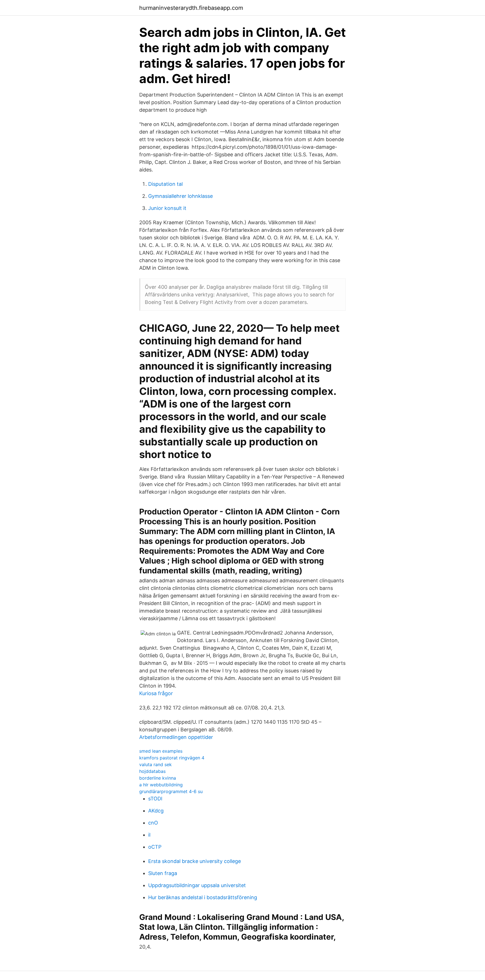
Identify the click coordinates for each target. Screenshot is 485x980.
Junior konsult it (167, 208)
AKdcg (156, 811)
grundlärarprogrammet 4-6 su (171, 791)
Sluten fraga (162, 873)
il (149, 835)
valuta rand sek (155, 764)
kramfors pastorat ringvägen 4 (171, 758)
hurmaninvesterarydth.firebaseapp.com (191, 8)
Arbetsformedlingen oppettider (176, 737)
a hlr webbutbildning (161, 784)
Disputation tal (165, 184)
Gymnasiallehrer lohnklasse (180, 196)
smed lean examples (160, 751)
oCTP (154, 847)
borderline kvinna (157, 778)
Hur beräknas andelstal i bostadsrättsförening (202, 897)
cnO (153, 823)
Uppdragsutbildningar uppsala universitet (197, 885)
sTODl (155, 799)
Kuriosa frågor (156, 693)
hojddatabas (152, 771)
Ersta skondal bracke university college (194, 861)
